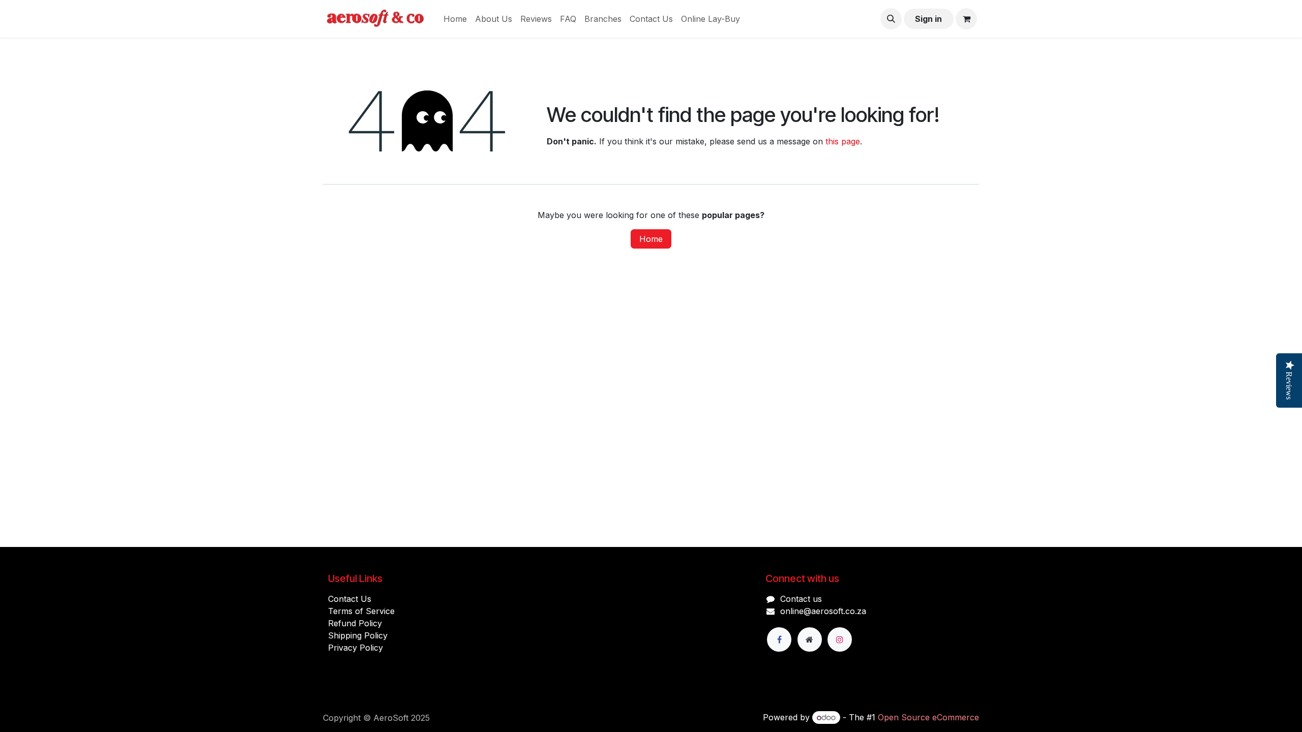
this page (842, 141)
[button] (891, 18)
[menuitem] (455, 19)
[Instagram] (839, 639)
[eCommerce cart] (966, 18)
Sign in (928, 19)
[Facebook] (779, 639)
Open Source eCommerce (928, 717)
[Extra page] (809, 639)
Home (651, 239)
